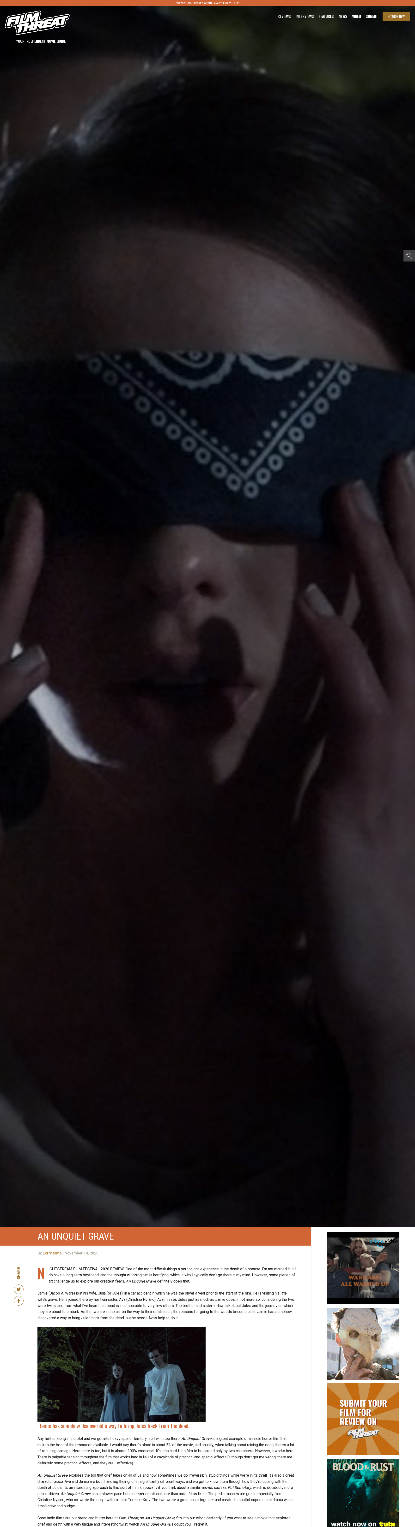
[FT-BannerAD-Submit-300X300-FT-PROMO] (363, 1385)
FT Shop (396, 16)
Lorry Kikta (53, 1253)
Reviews (284, 16)
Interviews (305, 16)
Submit (372, 16)
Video (356, 16)
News (343, 16)
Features (326, 16)
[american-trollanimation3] (363, 1310)
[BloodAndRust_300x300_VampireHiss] (363, 1461)
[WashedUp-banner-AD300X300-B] (363, 1234)
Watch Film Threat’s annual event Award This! (207, 3)
